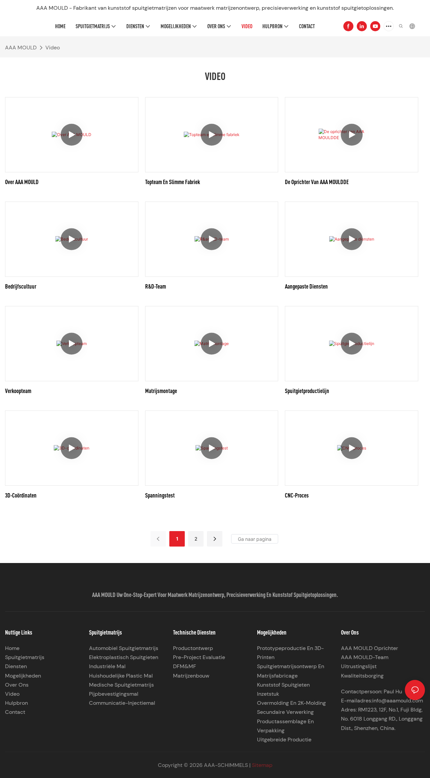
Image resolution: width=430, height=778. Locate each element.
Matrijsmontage (161, 390)
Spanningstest (160, 495)
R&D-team (155, 286)
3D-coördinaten (21, 495)
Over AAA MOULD (22, 181)
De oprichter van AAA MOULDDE (317, 181)
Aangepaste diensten (306, 286)
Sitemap (262, 765)
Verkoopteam (18, 390)
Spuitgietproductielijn (307, 390)
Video (52, 47)
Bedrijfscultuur (20, 286)
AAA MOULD (21, 47)
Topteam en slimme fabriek (172, 181)
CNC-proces (297, 495)
